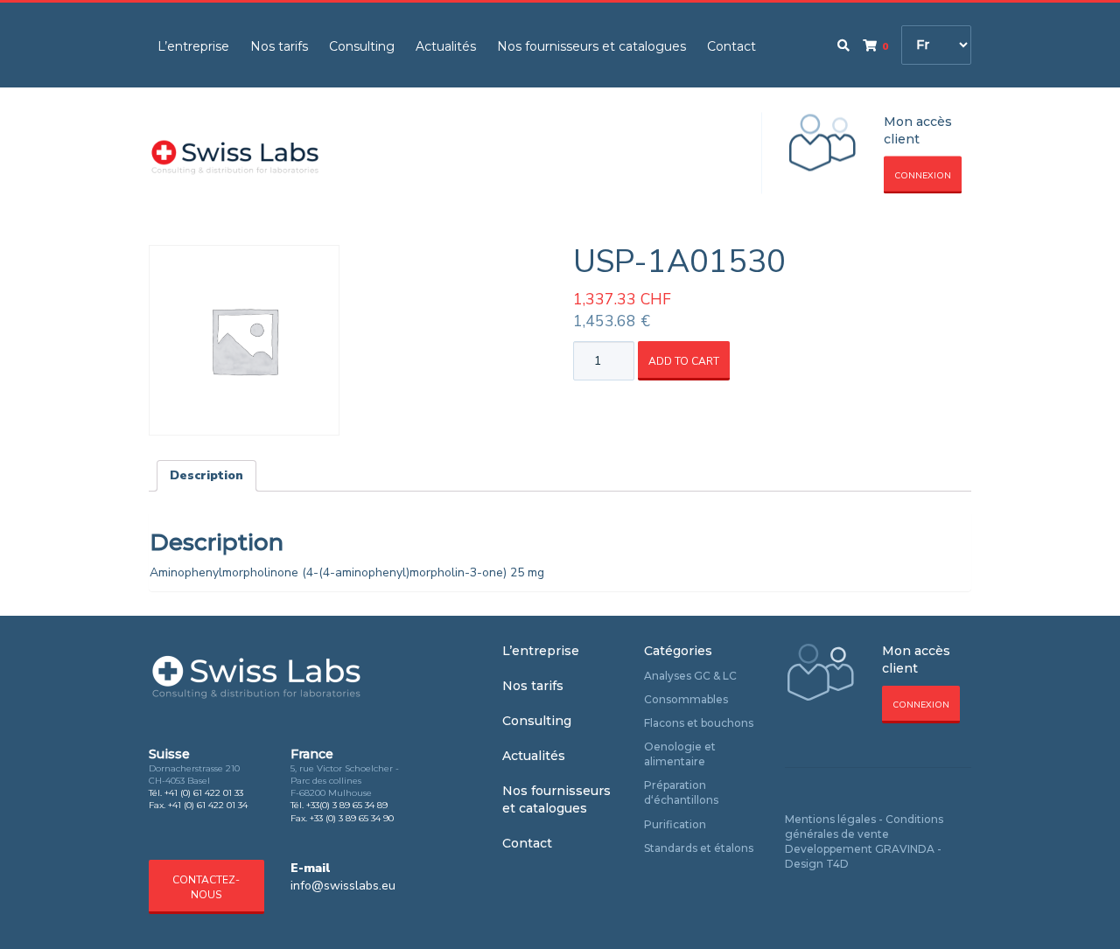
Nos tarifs (279, 46)
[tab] (206, 476)
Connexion (922, 176)
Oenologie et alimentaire (680, 754)
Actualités (446, 46)
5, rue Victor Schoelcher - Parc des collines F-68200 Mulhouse (344, 781)
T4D (837, 863)
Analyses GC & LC (690, 675)
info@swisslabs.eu (343, 885)
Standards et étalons (698, 848)
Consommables (686, 699)
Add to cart (683, 361)
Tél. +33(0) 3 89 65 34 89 (339, 805)
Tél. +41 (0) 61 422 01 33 (196, 793)
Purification (675, 824)
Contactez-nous (206, 887)
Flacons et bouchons (698, 722)
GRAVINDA (904, 848)
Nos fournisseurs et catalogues (591, 46)
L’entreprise (193, 46)
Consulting (362, 46)
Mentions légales (830, 819)
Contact (731, 46)
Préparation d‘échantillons (681, 792)
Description (206, 475)
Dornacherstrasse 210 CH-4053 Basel (194, 774)
